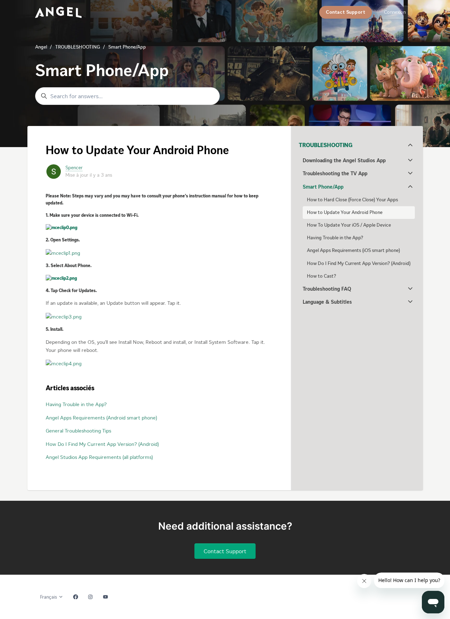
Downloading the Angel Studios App (344, 160)
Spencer (74, 168)
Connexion (395, 12)
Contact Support (345, 12)
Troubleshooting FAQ (327, 289)
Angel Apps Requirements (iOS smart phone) (353, 250)
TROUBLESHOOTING (77, 47)
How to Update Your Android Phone (344, 212)
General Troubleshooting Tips (78, 431)
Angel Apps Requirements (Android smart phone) (101, 418)
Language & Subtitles (327, 302)
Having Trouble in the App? (76, 404)
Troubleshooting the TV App (335, 173)
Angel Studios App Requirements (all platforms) (99, 457)
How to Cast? (321, 276)
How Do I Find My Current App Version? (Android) (102, 444)
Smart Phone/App (127, 47)
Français (49, 597)
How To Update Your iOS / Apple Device (349, 225)
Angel (41, 47)
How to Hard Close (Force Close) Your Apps (352, 200)
